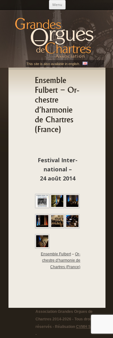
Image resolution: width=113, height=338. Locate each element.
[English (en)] (85, 64)
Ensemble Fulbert (56, 254)
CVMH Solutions (90, 326)
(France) (61, 260)
